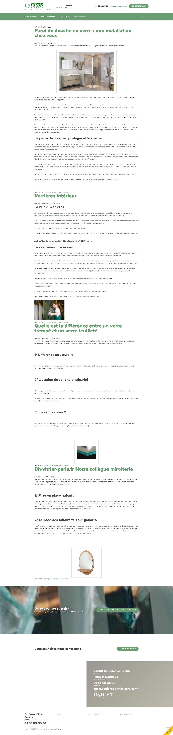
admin (55, 43)
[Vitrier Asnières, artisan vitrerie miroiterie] (39, 5)
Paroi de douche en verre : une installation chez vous (83, 33)
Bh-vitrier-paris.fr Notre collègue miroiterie (83, 469)
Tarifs (59, 714)
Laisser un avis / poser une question (118, 610)
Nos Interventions (48, 16)
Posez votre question (61, 192)
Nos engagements (119, 6)
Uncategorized (48, 192)
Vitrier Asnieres (30, 16)
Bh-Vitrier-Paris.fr (65, 484)
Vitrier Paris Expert (111, 179)
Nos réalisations (80, 16)
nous (117, 482)
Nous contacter (128, 649)
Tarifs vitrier (64, 16)
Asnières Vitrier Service (64, 46)
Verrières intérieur (55, 196)
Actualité (142, 16)
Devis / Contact (126, 714)
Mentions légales (55, 729)
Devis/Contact (139, 6)
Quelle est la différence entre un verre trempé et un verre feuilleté (78, 328)
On (35, 424)
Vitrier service (54, 216)
